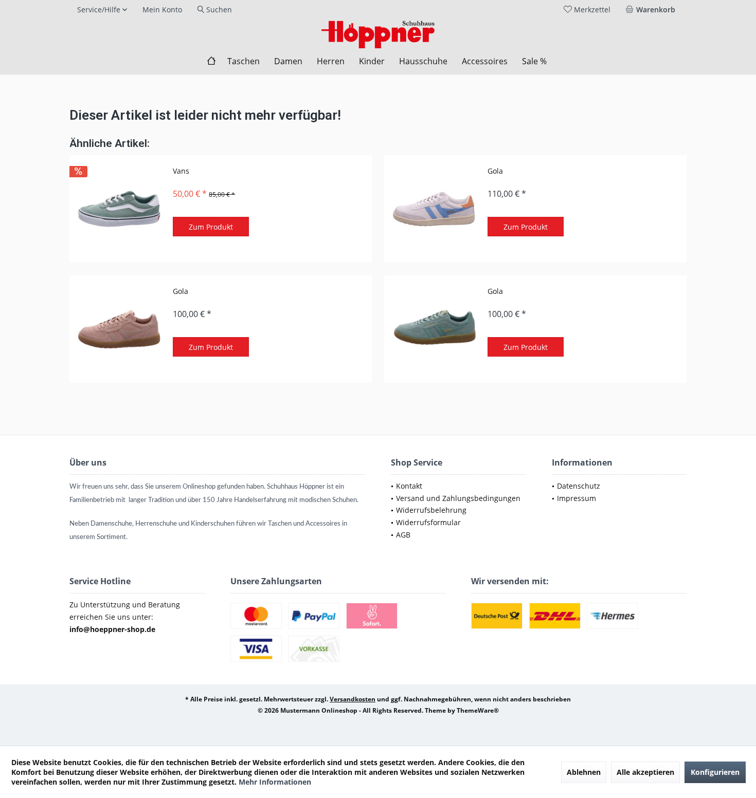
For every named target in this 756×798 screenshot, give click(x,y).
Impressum (576, 498)
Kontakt (409, 486)
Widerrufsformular (428, 522)
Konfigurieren (715, 772)
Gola (495, 171)
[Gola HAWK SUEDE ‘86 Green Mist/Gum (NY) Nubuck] (433, 329)
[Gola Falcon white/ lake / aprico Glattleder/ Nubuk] (433, 209)
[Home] (211, 61)
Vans (181, 171)
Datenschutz (578, 486)
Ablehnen (584, 772)
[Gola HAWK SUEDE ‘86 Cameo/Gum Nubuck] (119, 329)
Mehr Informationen (275, 782)
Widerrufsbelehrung (431, 510)
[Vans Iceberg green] (119, 209)
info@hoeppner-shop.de (112, 629)
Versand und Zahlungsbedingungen (458, 498)
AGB (403, 535)
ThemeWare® (478, 710)
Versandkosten (352, 699)
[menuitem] (652, 10)
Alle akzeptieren (645, 772)
